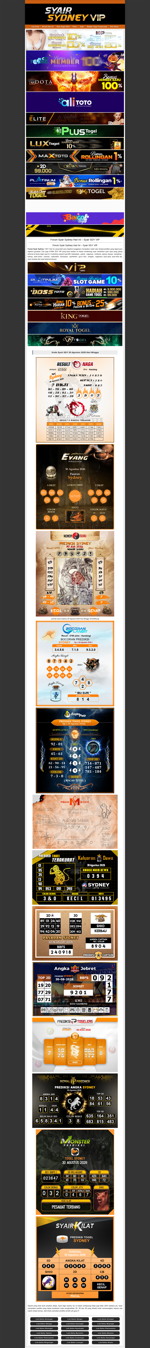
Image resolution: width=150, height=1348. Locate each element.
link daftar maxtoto (106, 1333)
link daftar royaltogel (75, 1328)
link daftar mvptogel (105, 1324)
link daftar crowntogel (75, 1338)
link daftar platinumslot (44, 1338)
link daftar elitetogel (44, 1328)
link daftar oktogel (44, 1324)
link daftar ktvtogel (106, 1319)
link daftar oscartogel (106, 1338)
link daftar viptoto (44, 1333)
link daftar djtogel (74, 1319)
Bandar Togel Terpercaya (97, 27)
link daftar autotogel (74, 1324)
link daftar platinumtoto (106, 1328)
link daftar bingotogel (44, 1342)
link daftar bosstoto (75, 1333)
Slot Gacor (114, 27)
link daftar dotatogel (44, 1319)
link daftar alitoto (105, 1342)
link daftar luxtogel (75, 1342)
